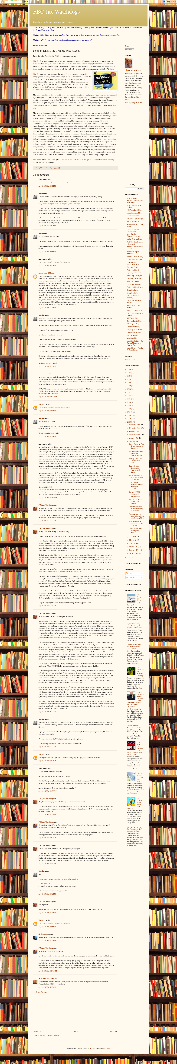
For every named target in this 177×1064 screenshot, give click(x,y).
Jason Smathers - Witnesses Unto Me (133, 235)
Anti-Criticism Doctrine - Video (135, 247)
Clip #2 (36, 74)
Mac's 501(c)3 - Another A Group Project (135, 349)
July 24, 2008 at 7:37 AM (47, 711)
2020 (129, 382)
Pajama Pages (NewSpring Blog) (133, 263)
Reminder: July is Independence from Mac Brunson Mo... (136, 516)
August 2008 (133, 438)
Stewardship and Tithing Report (135, 225)
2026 (129, 369)
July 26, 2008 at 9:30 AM (47, 987)
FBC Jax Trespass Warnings (133, 297)
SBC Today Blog (132, 318)
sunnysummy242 (45, 273)
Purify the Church (133, 270)
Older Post (113, 1031)
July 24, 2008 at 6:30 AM (47, 521)
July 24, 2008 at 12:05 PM (47, 760)
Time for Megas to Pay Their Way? (140, 776)
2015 (129, 399)
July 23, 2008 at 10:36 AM (48, 396)
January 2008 (134, 553)
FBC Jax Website (132, 335)
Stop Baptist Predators (134, 329)
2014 (129, 402)
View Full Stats (130, 360)
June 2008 (133, 537)
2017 (129, 392)
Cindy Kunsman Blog (134, 213)
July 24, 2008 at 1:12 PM (47, 894)
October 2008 (134, 431)
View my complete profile (133, 103)
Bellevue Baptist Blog (134, 321)
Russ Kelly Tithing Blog (135, 275)
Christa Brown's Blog (134, 332)
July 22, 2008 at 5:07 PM (47, 226)
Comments (131, 577)
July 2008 (132, 441)
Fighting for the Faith (134, 273)
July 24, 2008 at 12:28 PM (47, 838)
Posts (129, 573)
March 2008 (133, 546)
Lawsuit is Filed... (133, 725)
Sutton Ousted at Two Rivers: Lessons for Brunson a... (136, 446)
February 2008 (134, 550)
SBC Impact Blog (133, 324)
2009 (129, 418)
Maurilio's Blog (132, 338)
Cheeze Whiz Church (134, 278)
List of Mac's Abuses (134, 284)
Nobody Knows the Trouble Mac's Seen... (135, 460)
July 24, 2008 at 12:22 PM (47, 814)
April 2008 (133, 543)
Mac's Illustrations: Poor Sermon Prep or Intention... (136, 508)
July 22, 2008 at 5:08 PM (47, 251)
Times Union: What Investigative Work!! (135, 530)
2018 (129, 389)
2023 (129, 379)
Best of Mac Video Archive (133, 306)
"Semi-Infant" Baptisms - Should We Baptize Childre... (136, 485)
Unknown (42, 404)
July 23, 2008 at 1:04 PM (47, 410)
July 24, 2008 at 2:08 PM (47, 926)
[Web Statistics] (129, 49)
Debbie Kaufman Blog (134, 259)
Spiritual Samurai (133, 221)
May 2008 (133, 540)
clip (63, 63)
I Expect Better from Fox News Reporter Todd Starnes (134, 646)
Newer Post (38, 1031)
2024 (129, 376)
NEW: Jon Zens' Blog (134, 210)
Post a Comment (41, 992)
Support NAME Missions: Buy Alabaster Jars (134, 494)
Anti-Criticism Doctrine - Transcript (135, 243)
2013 (129, 405)
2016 (129, 395)
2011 (129, 412)
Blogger (107, 1048)
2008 (129, 422)
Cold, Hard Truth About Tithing (135, 314)
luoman (92, 1048)
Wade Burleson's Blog (134, 310)
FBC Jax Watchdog (46, 505)
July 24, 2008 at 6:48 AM (47, 606)
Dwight (41, 193)
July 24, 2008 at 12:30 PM (47, 863)
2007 (129, 557)
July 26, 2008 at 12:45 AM (48, 971)
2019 (129, 386)
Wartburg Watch (132, 267)
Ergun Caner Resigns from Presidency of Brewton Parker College (135, 626)
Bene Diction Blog (133, 281)
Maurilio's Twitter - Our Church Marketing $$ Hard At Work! (135, 343)
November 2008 (135, 428)
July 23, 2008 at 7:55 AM (47, 366)
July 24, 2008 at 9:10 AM (47, 746)
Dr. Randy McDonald (46, 978)
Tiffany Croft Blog (133, 326)
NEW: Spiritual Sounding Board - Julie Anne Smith (135, 200)
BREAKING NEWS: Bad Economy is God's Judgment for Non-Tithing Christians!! (134, 830)
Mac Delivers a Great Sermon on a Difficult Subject (136, 453)
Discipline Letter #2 (133, 293)
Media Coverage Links (134, 239)
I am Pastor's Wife (133, 216)
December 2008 (135, 425)
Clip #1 (36, 61)
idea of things (84, 87)
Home (76, 1031)
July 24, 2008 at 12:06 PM (47, 791)
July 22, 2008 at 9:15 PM (47, 307)
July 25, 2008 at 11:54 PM (47, 940)
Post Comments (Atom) (51, 1035)
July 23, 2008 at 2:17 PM (47, 436)
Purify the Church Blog (135, 287)
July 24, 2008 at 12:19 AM (48, 497)
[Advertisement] (75, 1012)
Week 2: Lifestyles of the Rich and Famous (136, 501)
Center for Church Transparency (133, 230)
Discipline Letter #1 (133, 290)
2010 (129, 415)
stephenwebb (43, 934)
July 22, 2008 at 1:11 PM (47, 186)
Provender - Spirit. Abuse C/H (133, 252)
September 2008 (135, 434)
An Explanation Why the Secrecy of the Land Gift (136, 523)
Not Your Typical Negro (135, 218)
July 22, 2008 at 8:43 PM (47, 265)
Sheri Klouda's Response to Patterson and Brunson (134, 469)
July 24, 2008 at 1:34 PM (47, 912)
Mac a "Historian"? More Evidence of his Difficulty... (136, 477)
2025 (129, 372)
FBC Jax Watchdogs (56, 11)
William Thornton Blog (135, 256)
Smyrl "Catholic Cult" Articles (134, 301)
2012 (129, 409)
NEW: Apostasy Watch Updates (134, 206)
